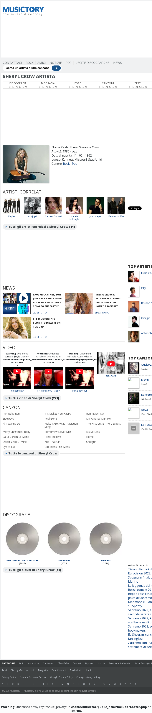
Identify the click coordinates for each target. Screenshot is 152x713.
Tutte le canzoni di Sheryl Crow (32, 453)
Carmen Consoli (53, 216)
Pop (69, 63)
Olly (143, 288)
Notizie (56, 63)
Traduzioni (75, 670)
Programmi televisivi (119, 663)
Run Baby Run (17, 390)
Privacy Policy (9, 677)
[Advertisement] (100, 29)
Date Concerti (59, 670)
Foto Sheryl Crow (78, 84)
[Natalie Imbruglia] (74, 213)
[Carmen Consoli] (53, 213)
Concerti (77, 663)
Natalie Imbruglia (75, 218)
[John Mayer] (95, 213)
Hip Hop (89, 663)
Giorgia (145, 318)
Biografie (43, 670)
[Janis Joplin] (32, 213)
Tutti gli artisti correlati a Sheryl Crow (38, 227)
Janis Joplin (32, 216)
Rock (30, 63)
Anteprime (33, 663)
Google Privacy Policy (61, 677)
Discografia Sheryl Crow (18, 84)
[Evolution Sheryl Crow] (63, 557)
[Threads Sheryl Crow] (105, 557)
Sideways (111, 375)
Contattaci (12, 63)
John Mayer (95, 216)
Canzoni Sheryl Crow (108, 84)
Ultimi (88, 670)
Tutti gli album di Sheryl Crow (31, 570)
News (117, 63)
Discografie (17, 670)
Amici (41, 63)
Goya (144, 409)
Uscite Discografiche (92, 63)
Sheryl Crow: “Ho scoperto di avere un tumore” (46, 322)
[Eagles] (11, 213)
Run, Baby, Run (79, 390)
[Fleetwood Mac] (116, 213)
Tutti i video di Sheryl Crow (29, 398)
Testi (4, 670)
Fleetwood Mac (116, 216)
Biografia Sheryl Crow (48, 84)
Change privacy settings (88, 677)
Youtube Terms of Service (33, 677)
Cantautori (48, 663)
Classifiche (63, 663)
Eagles (11, 216)
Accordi (30, 670)
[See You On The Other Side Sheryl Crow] (22, 557)
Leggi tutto (40, 312)
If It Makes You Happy (48, 390)
